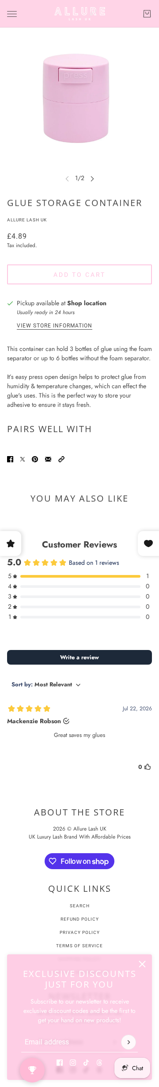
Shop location (86, 303)
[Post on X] (22, 459)
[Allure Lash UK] (79, 13)
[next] (92, 178)
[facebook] (59, 1062)
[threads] (99, 1062)
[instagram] (73, 1062)
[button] (61, 459)
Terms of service (79, 945)
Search (80, 905)
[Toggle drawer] (12, 14)
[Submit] (128, 1042)
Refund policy (80, 919)
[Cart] (147, 14)
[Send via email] (48, 459)
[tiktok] (86, 1062)
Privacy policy (80, 932)
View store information (54, 326)
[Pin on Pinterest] (35, 459)
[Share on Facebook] (10, 459)
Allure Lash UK (27, 219)
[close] (142, 964)
